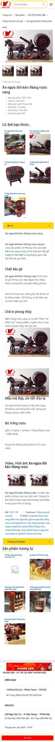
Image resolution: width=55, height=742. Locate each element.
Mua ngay (27, 738)
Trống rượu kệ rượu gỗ (12, 21)
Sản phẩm (20, 15)
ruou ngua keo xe (18, 523)
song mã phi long (29, 530)
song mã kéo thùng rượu (33, 526)
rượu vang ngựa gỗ (35, 523)
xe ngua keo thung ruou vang (28, 533)
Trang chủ (7, 15)
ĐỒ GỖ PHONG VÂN (36, 15)
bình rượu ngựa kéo (19, 519)
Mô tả (28, 226)
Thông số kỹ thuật (28, 542)
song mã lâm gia (12, 530)
